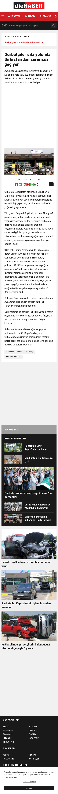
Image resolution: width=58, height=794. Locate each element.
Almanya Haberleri (14, 352)
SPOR (5, 726)
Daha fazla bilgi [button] (29, 782)
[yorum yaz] (36, 185)
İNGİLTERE (34, 738)
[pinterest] (28, 185)
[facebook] (17, 185)
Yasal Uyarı (34, 759)
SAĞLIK (32, 734)
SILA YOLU (22, 36)
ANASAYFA (14, 16)
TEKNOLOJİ (8, 742)
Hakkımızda (8, 759)
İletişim (32, 755)
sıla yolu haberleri (13, 356)
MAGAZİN (7, 738)
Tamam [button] (29, 788)
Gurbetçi (29, 352)
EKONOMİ (7, 734)
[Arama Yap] (53, 25)
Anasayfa (9, 36)
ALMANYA (45, 16)
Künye (6, 755)
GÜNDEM (30, 16)
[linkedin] (24, 185)
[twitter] (21, 185)
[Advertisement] (29, 116)
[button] (56, 16)
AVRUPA (33, 726)
